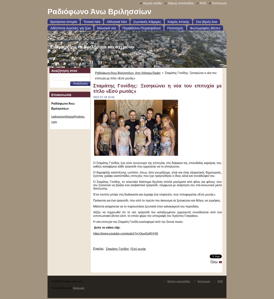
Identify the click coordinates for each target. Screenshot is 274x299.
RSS (203, 3)
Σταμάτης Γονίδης (117, 248)
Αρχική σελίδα (152, 3)
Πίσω (214, 261)
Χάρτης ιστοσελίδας (181, 3)
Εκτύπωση (219, 3)
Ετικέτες (98, 248)
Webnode (78, 287)
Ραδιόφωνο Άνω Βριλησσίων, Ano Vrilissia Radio (127, 73)
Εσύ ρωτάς (138, 248)
